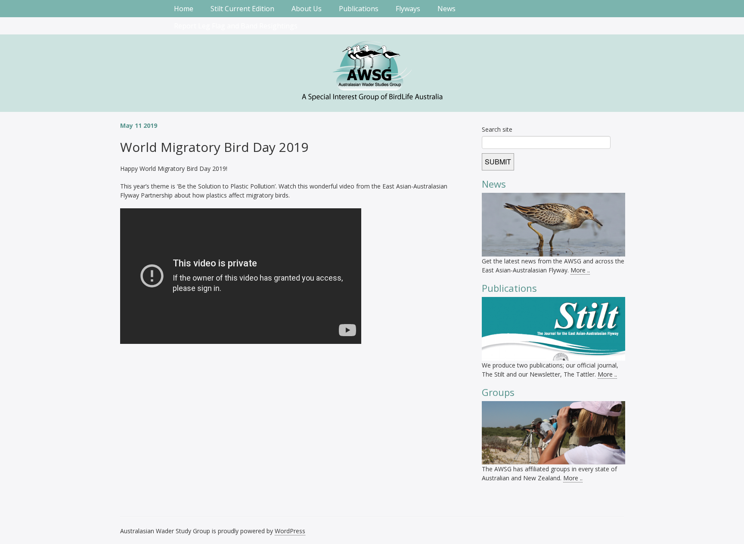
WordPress (290, 531)
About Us (306, 8)
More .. (580, 270)
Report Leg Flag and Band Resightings (236, 26)
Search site (497, 129)
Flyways (408, 8)
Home (183, 8)
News (446, 8)
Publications (358, 8)
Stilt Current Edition (242, 8)
